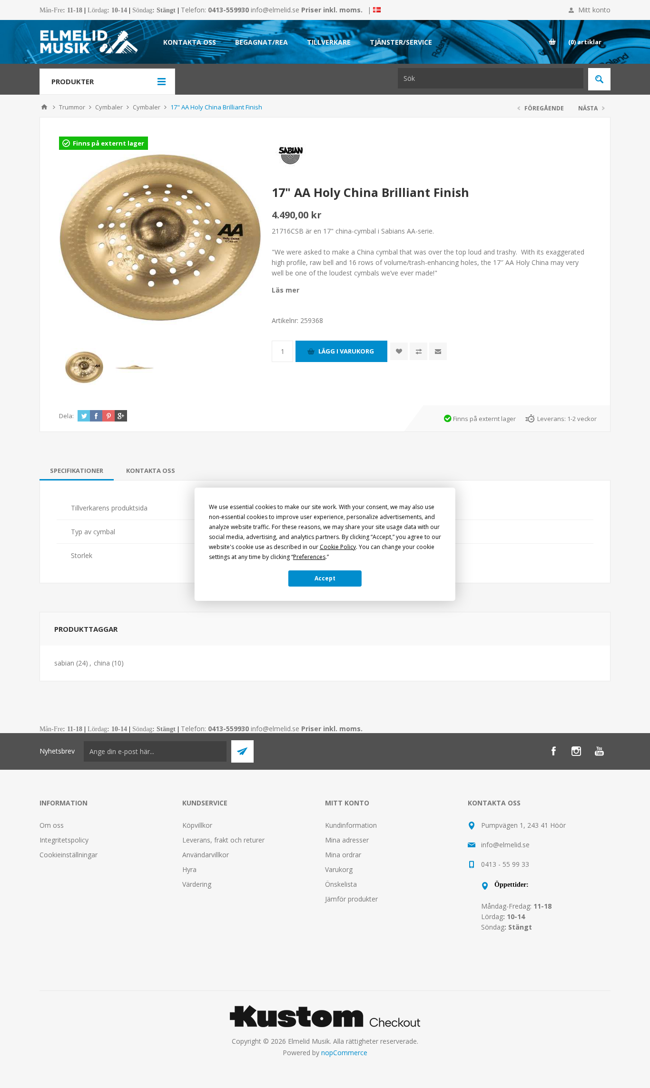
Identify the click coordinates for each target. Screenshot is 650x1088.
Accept (325, 578)
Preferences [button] (309, 557)
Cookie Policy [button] (338, 547)
